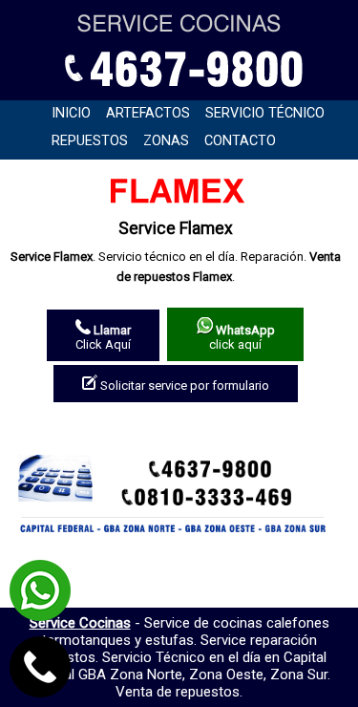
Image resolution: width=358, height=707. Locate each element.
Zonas (166, 141)
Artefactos (148, 113)
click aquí (242, 337)
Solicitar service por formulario (183, 385)
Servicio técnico (265, 113)
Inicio (71, 113)
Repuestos (90, 141)
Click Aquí (103, 337)
